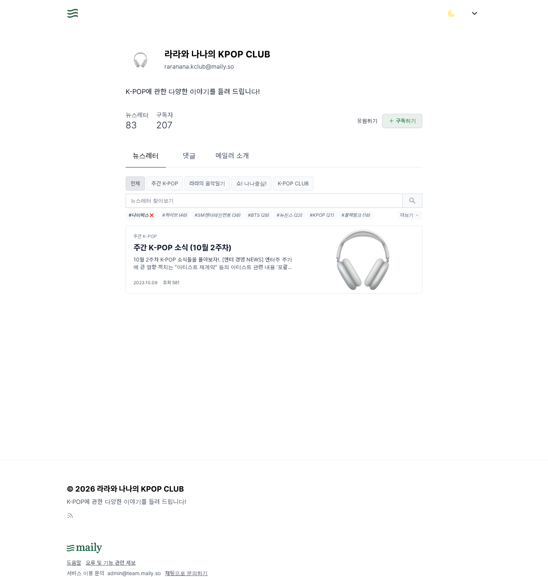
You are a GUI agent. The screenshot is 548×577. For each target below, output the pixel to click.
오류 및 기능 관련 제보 (111, 562)
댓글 (189, 156)
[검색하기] (412, 201)
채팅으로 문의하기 (186, 573)
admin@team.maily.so (134, 573)
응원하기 (367, 120)
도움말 (74, 562)
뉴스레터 (146, 156)
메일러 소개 (232, 156)
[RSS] (70, 515)
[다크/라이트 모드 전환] (451, 13)
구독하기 (406, 120)
